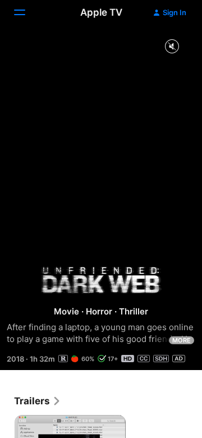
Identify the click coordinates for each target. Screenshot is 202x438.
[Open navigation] (26, 12)
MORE (181, 340)
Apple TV (101, 12)
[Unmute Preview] (172, 47)
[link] (37, 401)
